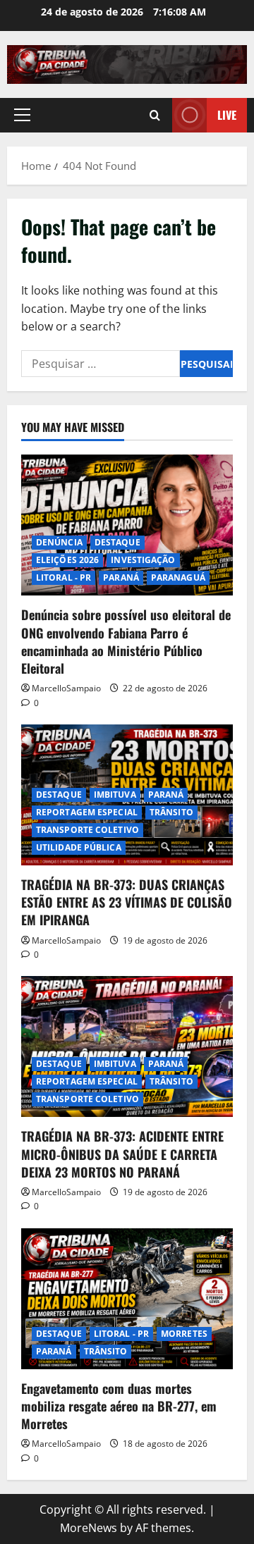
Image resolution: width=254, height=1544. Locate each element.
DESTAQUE (117, 542)
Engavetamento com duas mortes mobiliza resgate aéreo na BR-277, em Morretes (119, 1406)
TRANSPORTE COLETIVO (87, 830)
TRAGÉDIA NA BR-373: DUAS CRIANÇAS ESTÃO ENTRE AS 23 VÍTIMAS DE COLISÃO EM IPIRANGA (126, 902)
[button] (22, 115)
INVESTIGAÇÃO (143, 560)
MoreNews (88, 1528)
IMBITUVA (115, 795)
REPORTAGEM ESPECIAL (87, 812)
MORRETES (184, 1334)
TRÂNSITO (171, 812)
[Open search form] (155, 115)
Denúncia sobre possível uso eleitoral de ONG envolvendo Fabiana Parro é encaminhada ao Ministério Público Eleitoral (126, 641)
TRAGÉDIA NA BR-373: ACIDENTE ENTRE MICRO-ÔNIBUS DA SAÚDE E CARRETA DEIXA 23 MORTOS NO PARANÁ (122, 1153)
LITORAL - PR (63, 577)
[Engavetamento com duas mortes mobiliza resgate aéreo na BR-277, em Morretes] (127, 1298)
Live (226, 114)
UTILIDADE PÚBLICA (78, 847)
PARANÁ (121, 577)
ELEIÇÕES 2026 (67, 560)
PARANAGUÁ (178, 577)
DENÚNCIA (59, 542)
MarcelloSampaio (66, 688)
